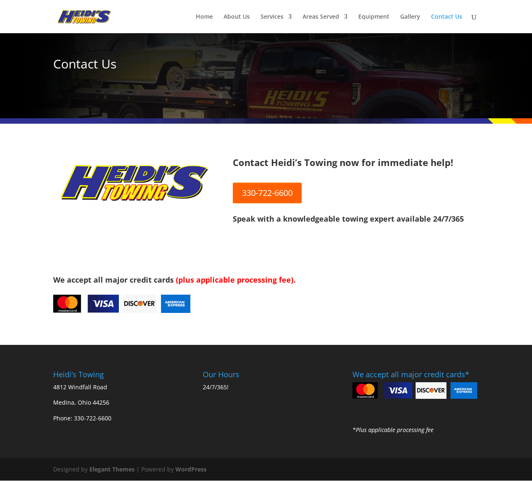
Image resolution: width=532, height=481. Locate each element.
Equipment (373, 17)
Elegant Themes (112, 469)
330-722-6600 (267, 192)
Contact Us (446, 17)
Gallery (410, 17)
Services (272, 17)
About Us (237, 17)
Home (204, 17)
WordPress (191, 469)
